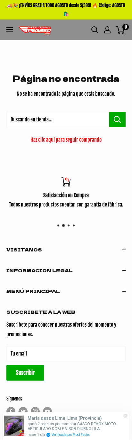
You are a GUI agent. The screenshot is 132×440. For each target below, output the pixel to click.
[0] (120, 30)
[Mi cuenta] (107, 29)
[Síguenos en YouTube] (47, 411)
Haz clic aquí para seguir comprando (66, 139)
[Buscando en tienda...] (117, 119)
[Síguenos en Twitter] (23, 411)
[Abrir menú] (9, 29)
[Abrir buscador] (94, 29)
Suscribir (25, 372)
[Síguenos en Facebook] (10, 411)
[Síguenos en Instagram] (35, 411)
